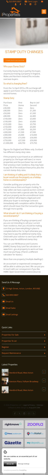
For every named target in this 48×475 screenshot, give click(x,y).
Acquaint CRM (34, 407)
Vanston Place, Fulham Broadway (23, 381)
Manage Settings (23, 464)
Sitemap (40, 405)
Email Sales (11, 308)
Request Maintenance (11, 353)
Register (5, 347)
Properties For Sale (10, 334)
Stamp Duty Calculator (15, 60)
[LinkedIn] (30, 4)
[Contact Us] (15, 4)
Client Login (32, 1)
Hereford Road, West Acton (21, 372)
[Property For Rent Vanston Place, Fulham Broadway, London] (5, 380)
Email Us (9, 301)
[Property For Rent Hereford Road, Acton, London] (5, 372)
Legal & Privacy (29, 405)
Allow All (10, 464)
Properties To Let (9, 341)
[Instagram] (35, 4)
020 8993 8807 (14, 1)
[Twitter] (25, 4)
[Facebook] (20, 4)
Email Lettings (12, 314)
